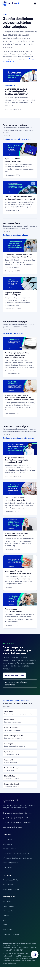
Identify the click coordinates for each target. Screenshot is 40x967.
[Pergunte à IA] (35, 954)
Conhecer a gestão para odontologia (18, 438)
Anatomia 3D (7, 867)
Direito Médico (8, 884)
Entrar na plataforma (10, 911)
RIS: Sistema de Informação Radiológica (17, 858)
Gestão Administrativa (11, 889)
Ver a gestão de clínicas (13, 333)
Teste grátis (7, 901)
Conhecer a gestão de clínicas (15, 235)
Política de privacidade (11, 934)
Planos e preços (8, 906)
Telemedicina (7, 844)
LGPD (5, 925)
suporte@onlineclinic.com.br (13, 827)
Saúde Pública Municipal (11, 863)
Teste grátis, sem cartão (14, 675)
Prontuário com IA (9, 839)
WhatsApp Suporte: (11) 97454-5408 (17, 818)
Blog (4, 920)
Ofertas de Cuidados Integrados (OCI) (16, 853)
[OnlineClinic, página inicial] (13, 3)
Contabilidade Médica (11, 880)
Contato (6, 915)
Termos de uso (8, 929)
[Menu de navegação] (35, 3)
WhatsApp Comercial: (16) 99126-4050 (18, 813)
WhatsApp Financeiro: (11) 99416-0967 (18, 822)
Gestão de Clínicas (9, 849)
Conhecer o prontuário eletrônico (17, 139)
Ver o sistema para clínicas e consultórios (16, 683)
